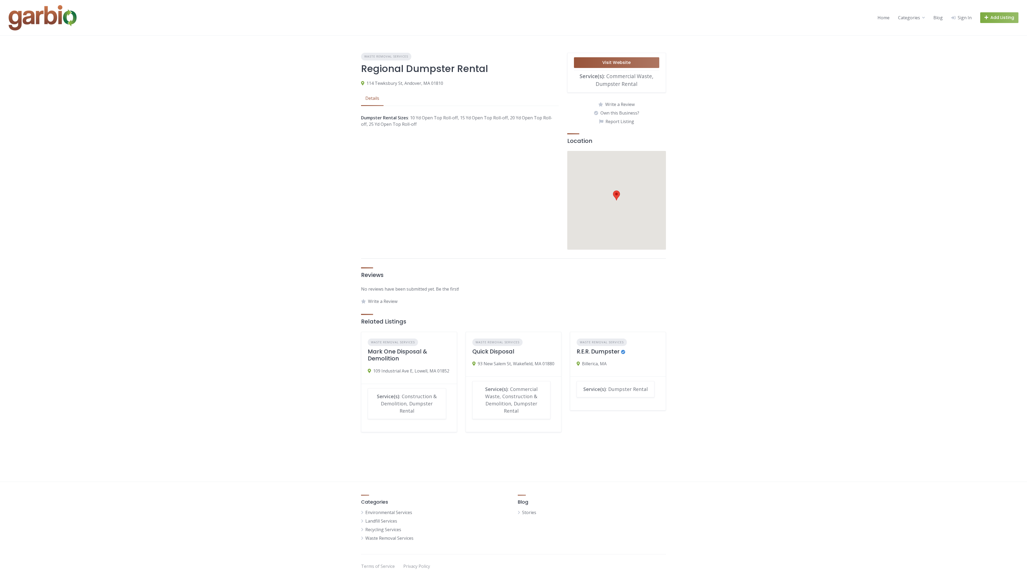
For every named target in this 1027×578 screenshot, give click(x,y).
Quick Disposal (493, 351)
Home (883, 18)
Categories (909, 18)
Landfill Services (381, 521)
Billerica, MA (594, 364)
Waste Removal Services (386, 56)
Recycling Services (383, 530)
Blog (938, 18)
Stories (529, 512)
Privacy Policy (416, 566)
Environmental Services (388, 512)
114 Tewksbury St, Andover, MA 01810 (404, 83)
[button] (616, 195)
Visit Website (616, 62)
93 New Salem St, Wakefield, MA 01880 (516, 364)
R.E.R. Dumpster (598, 351)
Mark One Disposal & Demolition (397, 355)
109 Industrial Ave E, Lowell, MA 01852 (411, 371)
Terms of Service (378, 566)
